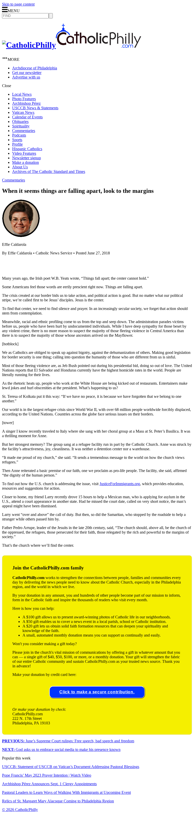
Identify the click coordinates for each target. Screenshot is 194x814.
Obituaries (20, 121)
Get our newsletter (26, 72)
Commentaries (23, 130)
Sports (17, 140)
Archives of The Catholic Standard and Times (48, 171)
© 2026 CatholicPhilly (20, 809)
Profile (17, 144)
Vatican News (23, 112)
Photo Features (24, 99)
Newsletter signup (26, 158)
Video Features (24, 153)
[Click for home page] (71, 44)
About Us (20, 167)
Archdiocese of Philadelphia (34, 68)
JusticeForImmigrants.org (120, 484)
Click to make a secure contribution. (96, 692)
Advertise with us (26, 77)
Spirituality (21, 126)
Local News (22, 94)
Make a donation (25, 162)
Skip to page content (18, 4)
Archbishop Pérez (26, 103)
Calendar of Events (27, 117)
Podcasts (19, 135)
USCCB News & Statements (35, 108)
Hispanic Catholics (27, 149)
